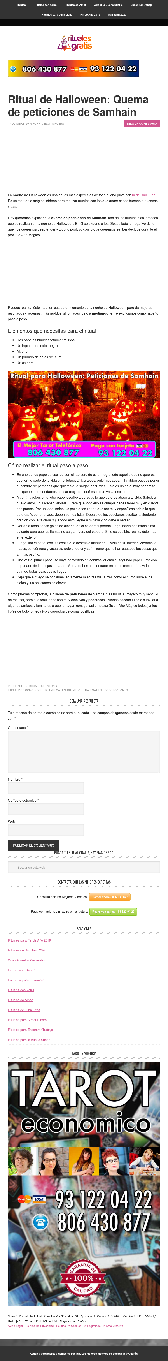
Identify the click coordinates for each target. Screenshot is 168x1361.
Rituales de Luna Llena (24, 1009)
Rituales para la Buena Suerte (29, 1039)
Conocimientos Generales (26, 960)
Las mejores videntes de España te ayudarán (109, 1354)
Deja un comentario (142, 123)
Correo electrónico (23, 800)
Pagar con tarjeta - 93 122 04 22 (113, 911)
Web (11, 821)
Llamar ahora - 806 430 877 (110, 897)
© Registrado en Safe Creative (103, 1326)
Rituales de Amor (20, 999)
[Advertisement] (84, 161)
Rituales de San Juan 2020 (27, 950)
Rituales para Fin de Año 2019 (29, 940)
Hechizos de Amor (21, 970)
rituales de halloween (84, 690)
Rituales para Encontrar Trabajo (30, 1029)
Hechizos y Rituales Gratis (84, 43)
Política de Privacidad (39, 1326)
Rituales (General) (43, 686)
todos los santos (116, 690)
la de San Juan (144, 194)
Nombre (15, 779)
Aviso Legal (15, 1326)
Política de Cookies (68, 1326)
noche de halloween (50, 690)
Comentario (18, 727)
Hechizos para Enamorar (26, 980)
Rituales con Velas (21, 990)
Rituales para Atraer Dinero (27, 1019)
